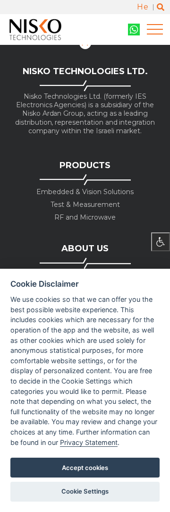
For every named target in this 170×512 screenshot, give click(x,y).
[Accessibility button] (160, 241)
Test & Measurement (85, 205)
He (142, 6)
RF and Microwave (85, 217)
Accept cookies (85, 467)
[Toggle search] (160, 7)
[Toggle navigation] (155, 29)
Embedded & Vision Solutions (85, 192)
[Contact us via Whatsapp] (134, 29)
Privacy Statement (89, 442)
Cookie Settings (85, 491)
